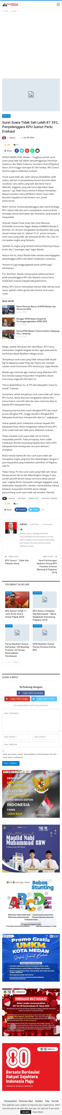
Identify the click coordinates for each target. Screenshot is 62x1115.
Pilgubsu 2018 (33, 498)
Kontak (55, 1101)
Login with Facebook (33, 693)
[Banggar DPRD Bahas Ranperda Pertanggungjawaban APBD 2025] (8, 322)
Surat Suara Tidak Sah (49, 498)
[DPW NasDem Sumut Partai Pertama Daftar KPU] (45, 632)
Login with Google (19, 698)
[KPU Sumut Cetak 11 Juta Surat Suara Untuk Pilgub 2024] (17, 599)
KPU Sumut (22, 498)
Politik (6, 116)
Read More (38, 1112)
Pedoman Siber (26, 1101)
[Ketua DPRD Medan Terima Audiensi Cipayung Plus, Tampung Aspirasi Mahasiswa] (8, 334)
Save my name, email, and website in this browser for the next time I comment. (30, 756)
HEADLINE (37, 593)
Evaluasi (12, 498)
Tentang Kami (10, 1101)
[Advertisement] (31, 45)
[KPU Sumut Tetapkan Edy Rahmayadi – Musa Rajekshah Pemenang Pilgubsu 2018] (45, 599)
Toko (47, 1101)
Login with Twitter (46, 698)
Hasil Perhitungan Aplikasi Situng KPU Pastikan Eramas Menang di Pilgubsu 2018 (47, 566)
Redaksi (39, 1101)
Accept (25, 1112)
